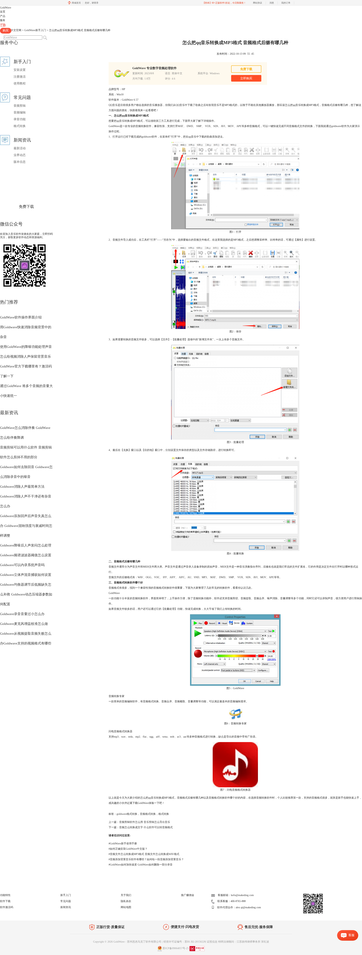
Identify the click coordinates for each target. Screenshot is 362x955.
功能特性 (5, 895)
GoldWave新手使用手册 (123, 843)
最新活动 (20, 148)
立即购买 (246, 78)
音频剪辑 (20, 105)
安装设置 (20, 69)
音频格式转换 (148, 814)
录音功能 (20, 119)
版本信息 (20, 161)
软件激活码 (6, 907)
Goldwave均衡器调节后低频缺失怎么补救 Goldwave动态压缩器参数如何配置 (26, 594)
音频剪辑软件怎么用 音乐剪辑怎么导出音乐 (144, 822)
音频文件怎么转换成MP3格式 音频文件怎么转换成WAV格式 (144, 854)
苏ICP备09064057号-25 (176, 948)
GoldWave (5, 7)
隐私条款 (126, 901)
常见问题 (65, 901)
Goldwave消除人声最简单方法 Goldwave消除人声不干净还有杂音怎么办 (25, 496)
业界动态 (20, 155)
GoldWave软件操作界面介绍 (21, 317)
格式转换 (20, 126)
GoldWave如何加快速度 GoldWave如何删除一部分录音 (141, 864)
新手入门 (65, 895)
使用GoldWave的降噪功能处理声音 (26, 347)
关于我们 (126, 895)
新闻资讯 (65, 907)
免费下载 (26, 206)
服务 (2, 20)
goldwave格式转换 (127, 814)
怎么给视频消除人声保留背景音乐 (25, 356)
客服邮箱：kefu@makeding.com (236, 895)
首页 (2, 11)
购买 (6, 30)
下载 (2, 25)
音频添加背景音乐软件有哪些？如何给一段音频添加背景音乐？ (146, 859)
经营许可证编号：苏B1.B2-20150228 (184, 941)
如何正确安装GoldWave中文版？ (128, 848)
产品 (2, 16)
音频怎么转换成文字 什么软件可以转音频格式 (146, 827)
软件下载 (5, 901)
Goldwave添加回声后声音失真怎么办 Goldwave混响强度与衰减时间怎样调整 (26, 525)
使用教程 (20, 83)
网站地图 (126, 907)
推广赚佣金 (187, 895)
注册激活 (20, 76)
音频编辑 (20, 112)
